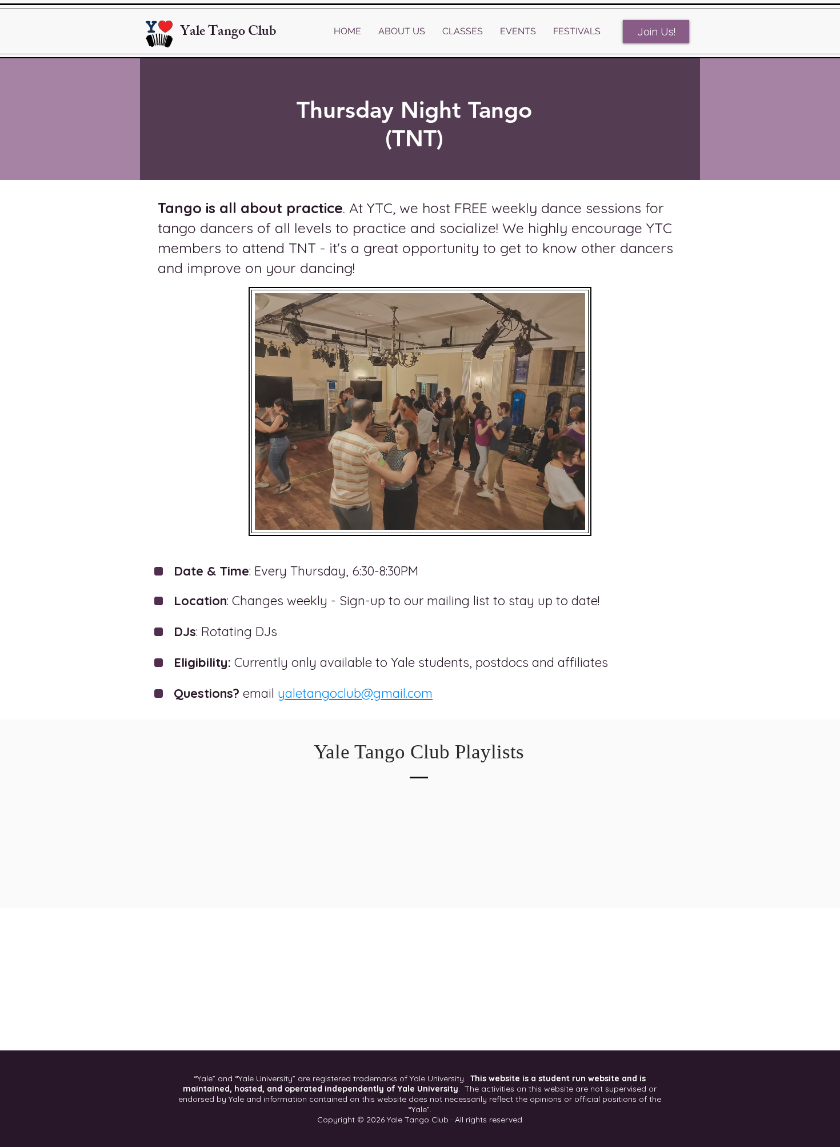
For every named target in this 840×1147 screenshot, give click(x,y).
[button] (402, 31)
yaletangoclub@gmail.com (355, 693)
